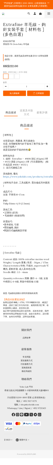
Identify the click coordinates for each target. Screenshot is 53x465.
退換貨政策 (27, 367)
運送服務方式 (27, 360)
